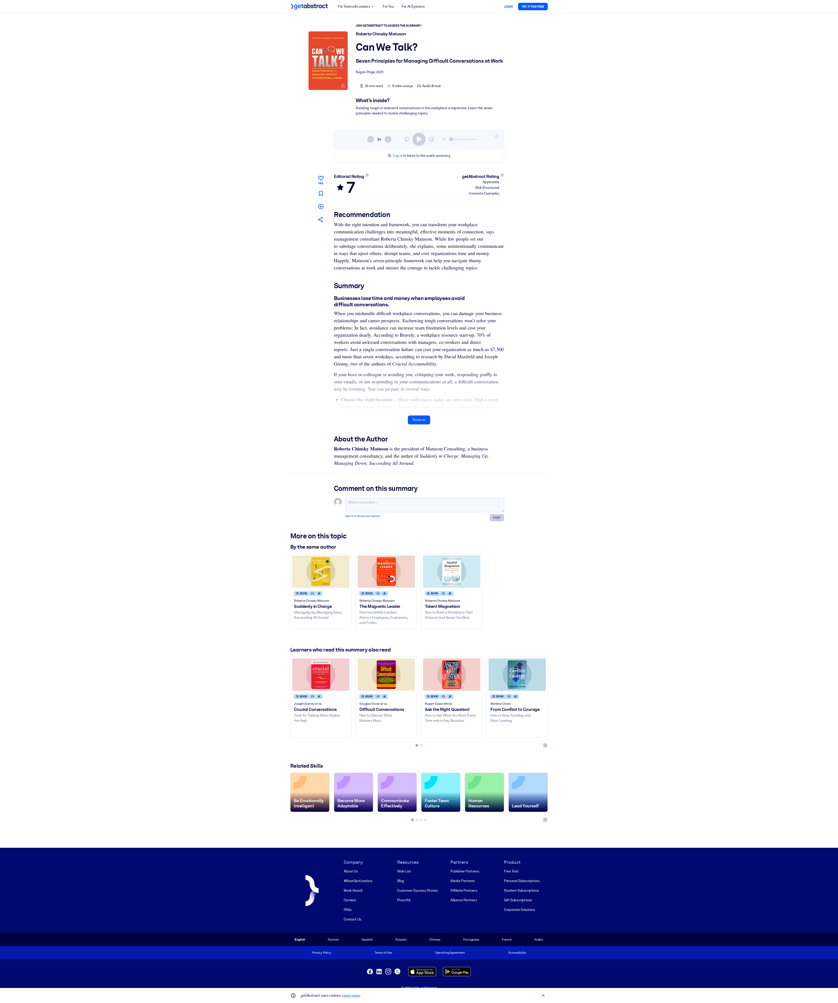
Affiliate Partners (463, 890)
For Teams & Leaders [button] (354, 6)
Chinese (434, 939)
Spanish (367, 939)
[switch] (419, 139)
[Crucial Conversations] (320, 674)
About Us (351, 871)
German (333, 939)
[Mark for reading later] (320, 193)
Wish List (404, 871)
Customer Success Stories (417, 890)
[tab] (417, 745)
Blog (400, 881)
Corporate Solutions (519, 910)
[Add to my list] (320, 206)
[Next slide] (545, 745)
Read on (418, 420)
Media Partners (462, 881)
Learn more (351, 995)
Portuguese (471, 939)
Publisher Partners (464, 871)
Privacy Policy (321, 952)
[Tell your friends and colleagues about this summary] (320, 219)
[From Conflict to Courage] (517, 674)
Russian (400, 939)
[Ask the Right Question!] (451, 674)
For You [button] (388, 6)
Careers (350, 900)
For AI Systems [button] (413, 6)
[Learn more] (367, 175)
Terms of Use (383, 952)
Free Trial (511, 871)
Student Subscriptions (521, 890)
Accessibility (517, 952)
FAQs (347, 910)
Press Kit (404, 900)
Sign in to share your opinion (362, 516)
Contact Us (352, 919)
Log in (397, 155)
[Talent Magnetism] (451, 571)
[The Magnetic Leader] (386, 571)
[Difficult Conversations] (386, 674)
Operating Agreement (450, 952)
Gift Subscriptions (518, 900)
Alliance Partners (463, 900)
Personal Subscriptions (521, 881)
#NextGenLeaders (358, 881)
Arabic (538, 939)
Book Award (353, 890)
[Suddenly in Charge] (320, 571)
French (507, 939)
